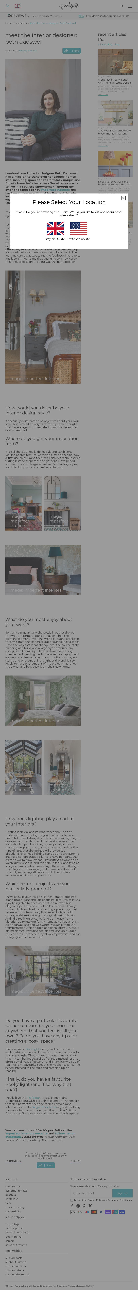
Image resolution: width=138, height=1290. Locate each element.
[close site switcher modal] (123, 198)
